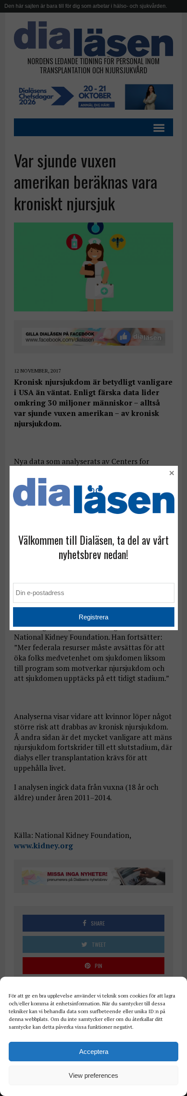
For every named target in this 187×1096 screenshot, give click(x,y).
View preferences (93, 1075)
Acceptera (93, 1051)
